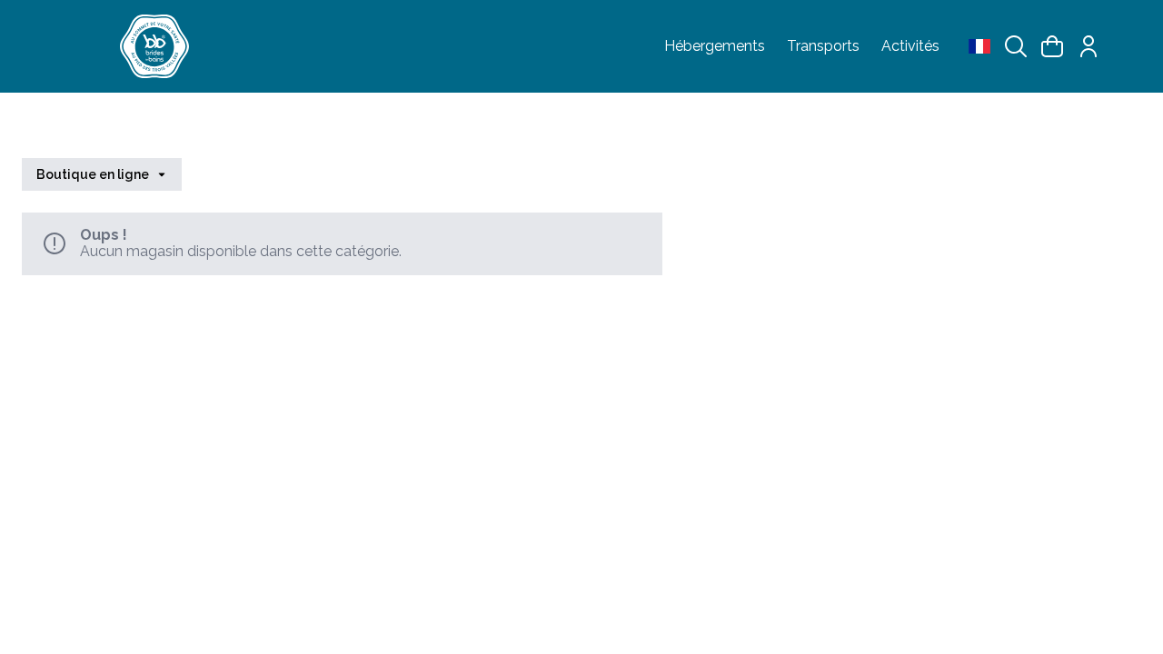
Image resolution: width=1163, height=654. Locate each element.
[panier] (1052, 46)
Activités (910, 46)
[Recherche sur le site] (1016, 46)
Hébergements (714, 46)
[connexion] (1088, 46)
